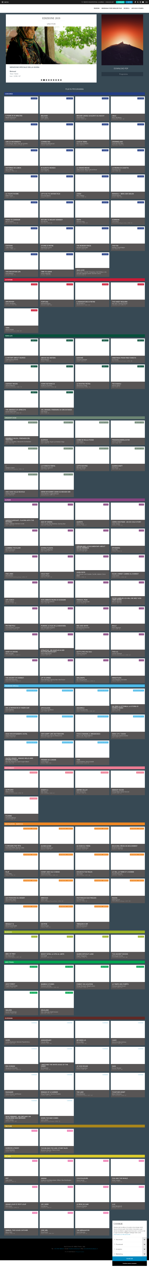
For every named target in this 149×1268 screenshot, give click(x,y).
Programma (123, 74)
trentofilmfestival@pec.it (91, 1249)
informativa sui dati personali (122, 1234)
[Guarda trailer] (6, 98)
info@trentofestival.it (74, 1249)
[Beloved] (51, 45)
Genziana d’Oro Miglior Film (111, 8)
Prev (8, 45)
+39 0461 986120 (59, 1249)
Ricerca (126, 8)
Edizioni (96, 8)
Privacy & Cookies (80, 1252)
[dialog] (129, 1243)
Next (94, 45)
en (146, 2)
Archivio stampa (137, 8)
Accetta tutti (129, 1258)
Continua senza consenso (129, 1263)
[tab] (144, 1239)
